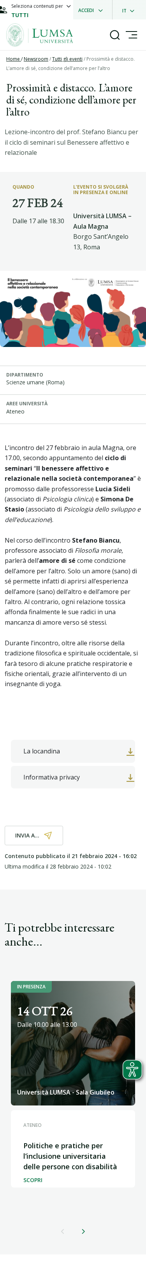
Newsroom (36, 59)
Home (13, 59)
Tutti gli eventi (67, 59)
